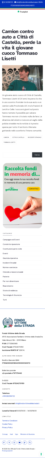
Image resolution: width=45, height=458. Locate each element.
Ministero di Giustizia (27, 434)
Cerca (37, 155)
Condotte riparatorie (11, 244)
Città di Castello (18, 137)
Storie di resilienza (10, 290)
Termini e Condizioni (9, 421)
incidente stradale (34, 137)
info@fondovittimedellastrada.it (27, 2)
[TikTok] (25, 443)
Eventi (5, 253)
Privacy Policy (7, 427)
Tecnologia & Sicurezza (12, 295)
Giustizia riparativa (10, 258)
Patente (6, 276)
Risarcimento (8, 286)
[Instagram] (14, 443)
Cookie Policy (7, 424)
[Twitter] (9, 443)
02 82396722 (8, 2)
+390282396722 (8, 396)
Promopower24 (7, 451)
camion (6, 137)
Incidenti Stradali (9, 263)
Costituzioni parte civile (12, 249)
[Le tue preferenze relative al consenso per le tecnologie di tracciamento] (41, 454)
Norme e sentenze (10, 267)
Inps (16, 434)
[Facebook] (4, 443)
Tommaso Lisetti (9, 142)
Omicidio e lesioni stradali (13, 272)
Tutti (5, 300)
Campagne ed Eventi (11, 239)
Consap (5, 434)
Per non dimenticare (11, 281)
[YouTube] (20, 443)
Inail (11, 434)
